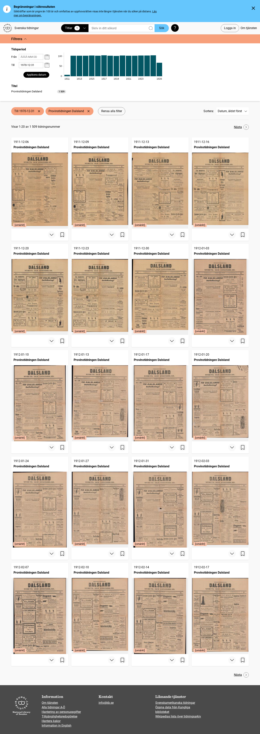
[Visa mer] (51, 235)
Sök (161, 28)
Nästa (238, 127)
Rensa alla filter (111, 111)
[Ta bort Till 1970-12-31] (39, 111)
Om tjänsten (249, 28)
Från (14, 56)
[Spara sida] (62, 235)
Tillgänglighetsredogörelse (59, 716)
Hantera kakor (51, 721)
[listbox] (38, 91)
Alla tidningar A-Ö (53, 707)
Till (12, 65)
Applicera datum (36, 74)
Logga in (230, 28)
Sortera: (208, 111)
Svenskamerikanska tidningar (175, 703)
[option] (38, 92)
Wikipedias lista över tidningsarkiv (178, 716)
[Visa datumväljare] (47, 57)
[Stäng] (253, 8)
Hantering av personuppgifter (61, 712)
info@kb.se (106, 703)
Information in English (56, 725)
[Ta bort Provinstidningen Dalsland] (88, 111)
